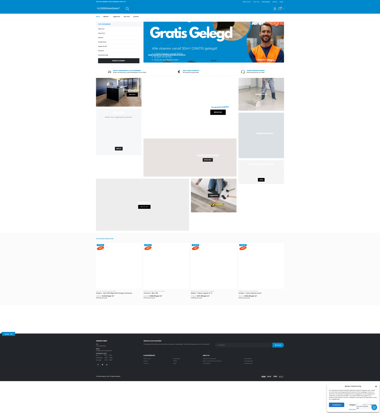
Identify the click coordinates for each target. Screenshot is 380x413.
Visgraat (211, 291)
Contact (136, 16)
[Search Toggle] (127, 8)
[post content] (119, 266)
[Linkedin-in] (107, 365)
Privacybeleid (353, 409)
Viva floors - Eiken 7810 (150, 293)
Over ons (256, 2)
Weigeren (353, 405)
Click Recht (105, 291)
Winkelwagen (266, 2)
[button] (376, 386)
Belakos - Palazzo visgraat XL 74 (201, 293)
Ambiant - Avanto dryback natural (249, 293)
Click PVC (101, 33)
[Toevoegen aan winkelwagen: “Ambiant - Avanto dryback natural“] (281, 246)
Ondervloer (102, 42)
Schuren (101, 51)
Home (98, 16)
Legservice (116, 16)
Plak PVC (101, 29)
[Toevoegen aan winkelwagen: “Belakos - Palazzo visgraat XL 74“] (233, 246)
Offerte (274, 2)
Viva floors (161, 291)
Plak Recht (151, 291)
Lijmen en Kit (102, 46)
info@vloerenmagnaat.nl (104, 351)
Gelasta (110, 291)
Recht (114, 291)
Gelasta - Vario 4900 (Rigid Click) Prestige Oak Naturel (114, 293)
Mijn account (247, 2)
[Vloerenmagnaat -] (108, 8)
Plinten (100, 38)
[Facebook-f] (98, 365)
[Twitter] (102, 365)
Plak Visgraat (205, 291)
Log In (281, 2)
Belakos (193, 291)
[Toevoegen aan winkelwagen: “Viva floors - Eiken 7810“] (186, 246)
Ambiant (240, 291)
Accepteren (336, 405)
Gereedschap (103, 55)
